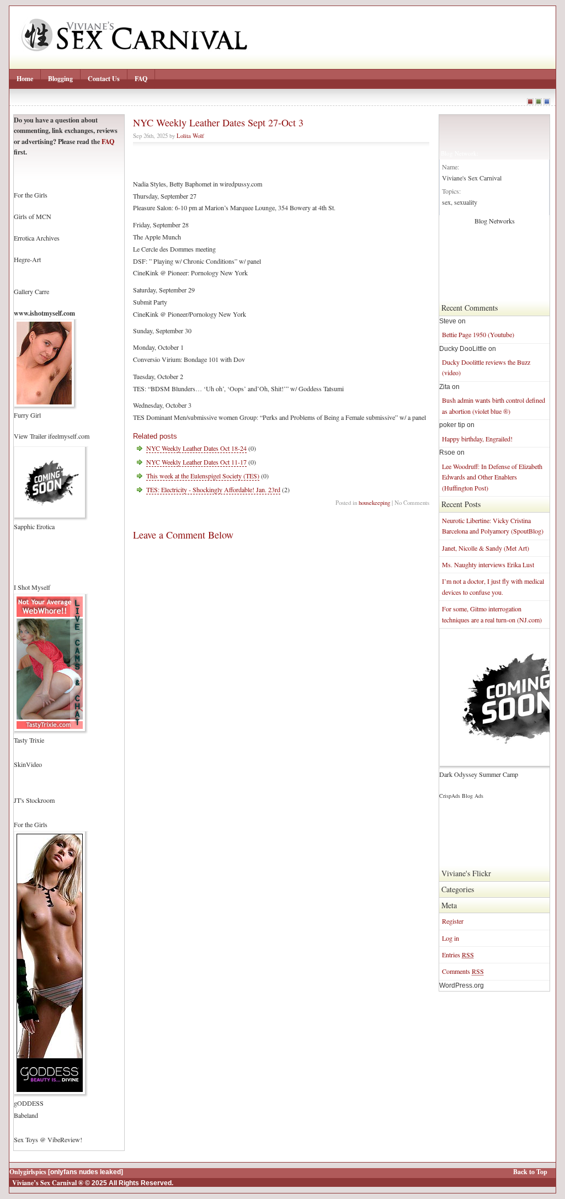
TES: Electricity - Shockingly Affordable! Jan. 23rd (213, 489)
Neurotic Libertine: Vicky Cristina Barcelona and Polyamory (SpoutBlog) (492, 525)
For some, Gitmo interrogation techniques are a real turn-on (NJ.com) (492, 614)
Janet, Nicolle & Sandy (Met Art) (485, 547)
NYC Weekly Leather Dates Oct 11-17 (196, 461)
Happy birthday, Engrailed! (477, 438)
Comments (463, 971)
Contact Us (104, 78)
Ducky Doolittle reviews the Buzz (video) (486, 367)
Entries (458, 954)
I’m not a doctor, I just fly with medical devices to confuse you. (493, 586)
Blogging (60, 78)
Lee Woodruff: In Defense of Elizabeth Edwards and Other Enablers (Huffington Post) (492, 477)
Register (452, 920)
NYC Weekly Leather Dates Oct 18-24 (196, 448)
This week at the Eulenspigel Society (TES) (202, 475)
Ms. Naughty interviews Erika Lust (488, 564)
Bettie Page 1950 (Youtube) (478, 334)
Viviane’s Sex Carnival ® (47, 1182)
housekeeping (374, 502)
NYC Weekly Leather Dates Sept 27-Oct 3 (218, 122)
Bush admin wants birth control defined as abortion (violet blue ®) (493, 405)
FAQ (141, 78)
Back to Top (530, 1171)
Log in (450, 938)
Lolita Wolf (190, 135)
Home (25, 78)
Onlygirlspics (27, 1171)
